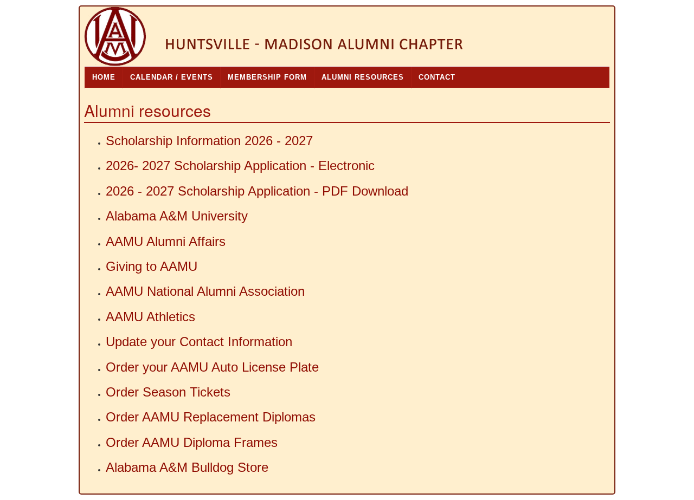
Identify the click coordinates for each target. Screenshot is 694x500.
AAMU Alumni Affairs (166, 241)
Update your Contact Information (199, 341)
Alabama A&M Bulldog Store (187, 467)
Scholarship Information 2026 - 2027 (209, 140)
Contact (437, 77)
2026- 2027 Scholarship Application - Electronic (240, 165)
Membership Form (267, 77)
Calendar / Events (171, 77)
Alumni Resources (363, 77)
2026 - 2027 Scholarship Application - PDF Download (257, 191)
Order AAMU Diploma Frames (192, 442)
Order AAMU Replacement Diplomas (211, 417)
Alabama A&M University (177, 216)
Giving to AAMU (151, 266)
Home (103, 77)
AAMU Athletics (150, 316)
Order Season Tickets (168, 392)
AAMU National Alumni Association (205, 291)
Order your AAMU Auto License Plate (212, 367)
